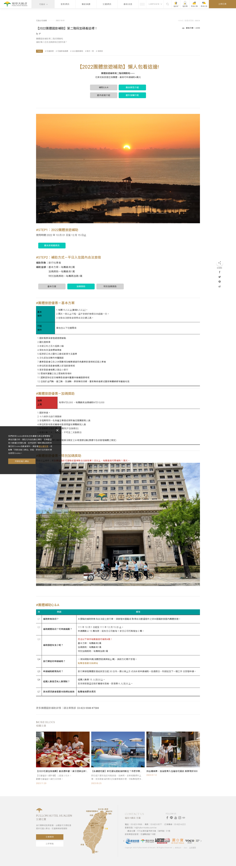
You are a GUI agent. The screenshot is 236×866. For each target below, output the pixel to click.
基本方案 (52, 286)
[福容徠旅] (132, 841)
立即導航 (50, 843)
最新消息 (128, 4)
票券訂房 (204, 6)
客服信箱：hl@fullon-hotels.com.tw (141, 828)
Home (180, 21)
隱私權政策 (43, 446)
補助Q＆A (103, 87)
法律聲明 (192, 848)
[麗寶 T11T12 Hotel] (89, 824)
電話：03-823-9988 (133, 824)
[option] (62, 758)
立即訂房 (222, 4)
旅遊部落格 (189, 21)
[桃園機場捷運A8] (98, 813)
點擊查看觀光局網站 (88, 663)
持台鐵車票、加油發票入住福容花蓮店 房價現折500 (116, 771)
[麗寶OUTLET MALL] (162, 841)
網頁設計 (178, 848)
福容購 (185, 6)
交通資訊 (107, 4)
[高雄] (86, 844)
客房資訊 (65, 4)
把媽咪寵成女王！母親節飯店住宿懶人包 (166, 771)
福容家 (176, 6)
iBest (185, 848)
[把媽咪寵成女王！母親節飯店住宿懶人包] (173, 749)
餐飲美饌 (86, 4)
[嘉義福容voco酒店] (177, 841)
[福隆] (106, 813)
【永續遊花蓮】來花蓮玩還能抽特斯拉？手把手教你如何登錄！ (62, 771)
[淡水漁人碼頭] (101, 811)
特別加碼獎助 (110, 286)
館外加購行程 (132, 95)
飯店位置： (148, 831)
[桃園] (96, 814)
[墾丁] (94, 852)
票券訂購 (194, 6)
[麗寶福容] (90, 823)
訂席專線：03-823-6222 (174, 824)
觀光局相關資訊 (52, 245)
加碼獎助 (81, 286)
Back (197, 21)
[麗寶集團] (192, 841)
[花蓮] (102, 827)
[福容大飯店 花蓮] (16, 4)
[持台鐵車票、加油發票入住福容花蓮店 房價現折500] (118, 749)
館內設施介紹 (103, 95)
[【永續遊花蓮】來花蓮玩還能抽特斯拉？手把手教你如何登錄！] (63, 749)
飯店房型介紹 (132, 87)
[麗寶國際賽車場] (147, 841)
